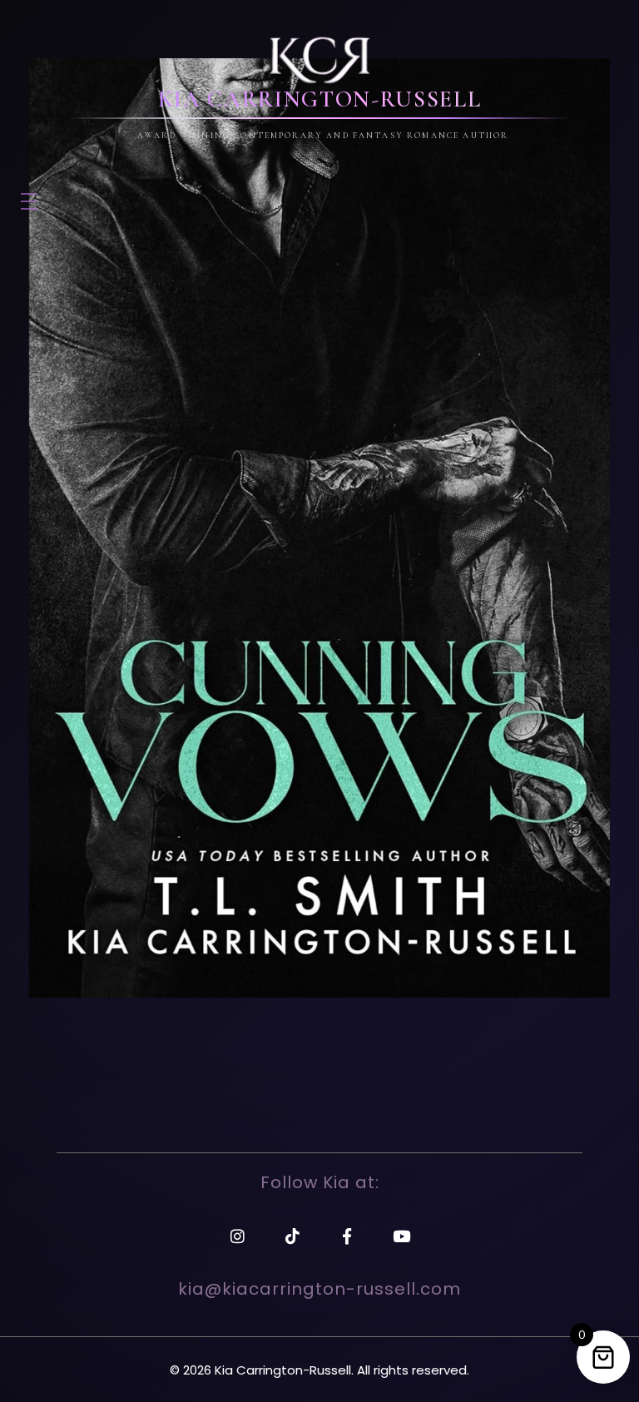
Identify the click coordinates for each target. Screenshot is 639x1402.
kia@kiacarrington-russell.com (319, 1288)
